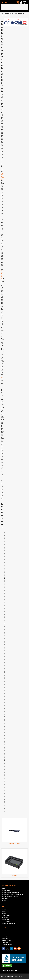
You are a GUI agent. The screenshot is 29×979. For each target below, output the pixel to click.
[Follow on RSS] (19, 948)
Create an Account (6, 934)
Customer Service (6, 919)
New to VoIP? (5, 888)
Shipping (4, 913)
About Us (4, 930)
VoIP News (4, 900)
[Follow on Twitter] (7, 949)
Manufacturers (8, 13)
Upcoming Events (6, 938)
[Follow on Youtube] (15, 948)
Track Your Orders (6, 915)
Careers (4, 932)
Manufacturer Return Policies (8, 923)
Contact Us (4, 909)
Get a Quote (4, 898)
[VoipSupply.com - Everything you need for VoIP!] (6, 2)
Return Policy (5, 917)
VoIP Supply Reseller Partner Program (10, 892)
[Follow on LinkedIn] (11, 948)
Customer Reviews (6, 940)
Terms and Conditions (7, 944)
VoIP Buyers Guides (6, 890)
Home (2, 13)
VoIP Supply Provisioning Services (10, 896)
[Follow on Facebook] (3, 948)
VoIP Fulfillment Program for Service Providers (12, 894)
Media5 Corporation (18, 13)
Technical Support (6, 921)
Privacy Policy (5, 942)
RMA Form (4, 911)
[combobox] (14, 6)
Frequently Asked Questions (8, 936)
